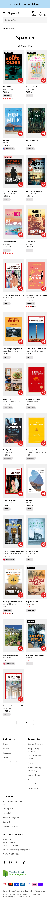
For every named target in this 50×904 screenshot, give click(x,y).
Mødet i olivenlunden (33, 87)
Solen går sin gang (33, 399)
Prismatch (32, 763)
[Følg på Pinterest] (17, 862)
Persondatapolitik (10, 826)
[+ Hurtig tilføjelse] (20, 80)
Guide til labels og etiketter (35, 757)
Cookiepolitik (8, 808)
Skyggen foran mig (10, 191)
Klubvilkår (7, 822)
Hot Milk (6, 140)
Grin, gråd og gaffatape (35, 655)
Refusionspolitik (35, 894)
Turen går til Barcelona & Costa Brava (13, 706)
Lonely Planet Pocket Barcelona (13, 551)
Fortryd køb (33, 788)
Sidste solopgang (9, 241)
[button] (8, 98)
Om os (5, 744)
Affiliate (6, 748)
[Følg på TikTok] (24, 862)
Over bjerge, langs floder (12, 349)
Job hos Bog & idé (10, 762)
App (29, 779)
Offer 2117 (7, 87)
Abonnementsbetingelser (12, 802)
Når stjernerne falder (34, 191)
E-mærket (7, 813)
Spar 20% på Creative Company (25, 4)
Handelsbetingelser (11, 817)
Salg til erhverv (34, 775)
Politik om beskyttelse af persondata (15, 894)
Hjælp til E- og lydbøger (33, 750)
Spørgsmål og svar (35, 744)
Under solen (7, 399)
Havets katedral (32, 140)
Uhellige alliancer (9, 450)
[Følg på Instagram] (11, 862)
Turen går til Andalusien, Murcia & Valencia (13, 295)
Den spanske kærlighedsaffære (36, 295)
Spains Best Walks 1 (10, 655)
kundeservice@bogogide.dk (18, 850)
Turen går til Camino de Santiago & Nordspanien (36, 349)
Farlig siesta (30, 241)
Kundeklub (32, 784)
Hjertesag (7, 753)
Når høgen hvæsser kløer (12, 602)
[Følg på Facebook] (4, 862)
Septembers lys (32, 551)
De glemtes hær (32, 602)
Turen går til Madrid (10, 500)
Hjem (5, 28)
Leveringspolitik (24, 897)
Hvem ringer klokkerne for (36, 450)
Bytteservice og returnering (34, 769)
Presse (5, 757)
